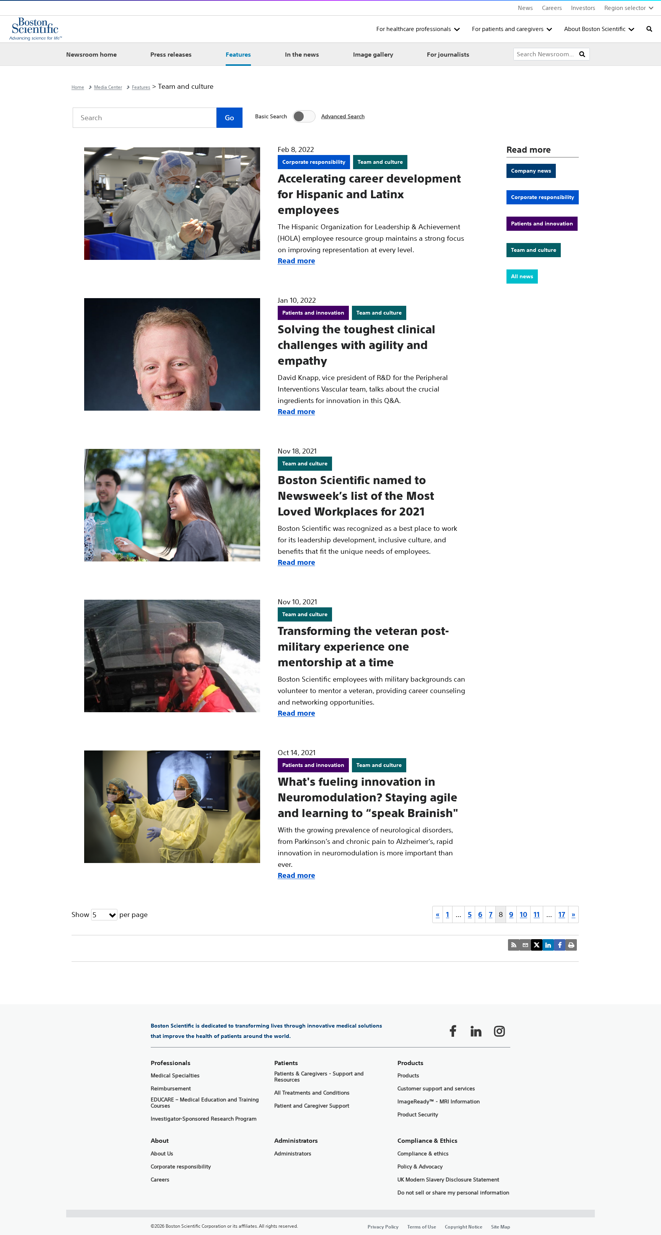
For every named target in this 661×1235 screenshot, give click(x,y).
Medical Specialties (175, 1075)
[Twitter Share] (536, 945)
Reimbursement (171, 1088)
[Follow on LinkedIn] (476, 1031)
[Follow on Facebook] (453, 1031)
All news (522, 276)
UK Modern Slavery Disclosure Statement (448, 1179)
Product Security (417, 1114)
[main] (330, 650)
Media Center (108, 87)
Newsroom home (91, 54)
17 (561, 914)
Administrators (292, 1153)
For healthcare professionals (413, 29)
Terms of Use (421, 1227)
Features (238, 54)
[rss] (513, 945)
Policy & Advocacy (420, 1166)
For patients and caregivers (508, 29)
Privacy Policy (383, 1227)
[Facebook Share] (559, 945)
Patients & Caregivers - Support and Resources (319, 1076)
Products (408, 1075)
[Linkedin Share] (548, 945)
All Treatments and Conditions (312, 1093)
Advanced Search (343, 116)
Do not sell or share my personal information (453, 1192)
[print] (571, 945)
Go (229, 117)
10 (523, 914)
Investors (583, 7)
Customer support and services (436, 1088)
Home (78, 87)
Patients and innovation (542, 223)
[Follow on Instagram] (499, 1031)
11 (537, 914)
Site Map (500, 1227)
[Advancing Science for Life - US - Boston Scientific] (35, 29)
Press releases (171, 54)
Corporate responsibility (542, 197)
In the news (302, 54)
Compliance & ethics (423, 1153)
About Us (162, 1153)
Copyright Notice (463, 1227)
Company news (531, 170)
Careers (552, 7)
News (525, 7)
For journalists (448, 54)
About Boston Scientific (594, 29)
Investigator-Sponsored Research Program (204, 1119)
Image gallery (373, 54)
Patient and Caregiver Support (311, 1106)
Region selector (625, 7)
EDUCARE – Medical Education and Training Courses (205, 1102)
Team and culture (533, 249)
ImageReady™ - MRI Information (438, 1101)
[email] (525, 945)
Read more (296, 261)
